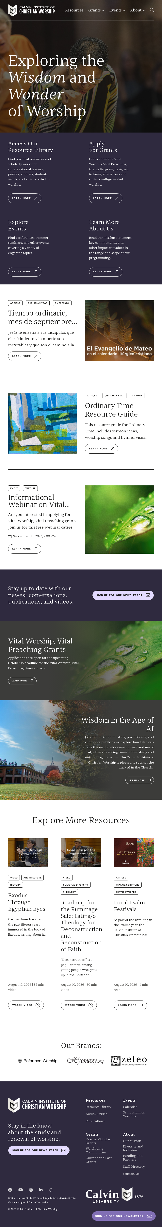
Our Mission (132, 1141)
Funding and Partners (133, 1158)
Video (14, 877)
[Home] (31, 10)
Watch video (22, 1005)
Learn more (21, 198)
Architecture (32, 877)
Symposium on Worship (134, 1114)
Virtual (30, 488)
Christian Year (38, 303)
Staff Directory (134, 1167)
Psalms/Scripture (127, 885)
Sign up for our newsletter (119, 595)
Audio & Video (96, 1114)
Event (14, 488)
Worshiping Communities (96, 1150)
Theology (69, 892)
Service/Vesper (126, 892)
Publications (95, 1121)
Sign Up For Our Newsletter (119, 1216)
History (137, 395)
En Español (62, 303)
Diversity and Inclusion (133, 1148)
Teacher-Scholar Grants (98, 1141)
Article (15, 303)
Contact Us (131, 1174)
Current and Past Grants (99, 1160)
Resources (74, 10)
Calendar (130, 1107)
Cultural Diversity (76, 885)
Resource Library (98, 1107)
